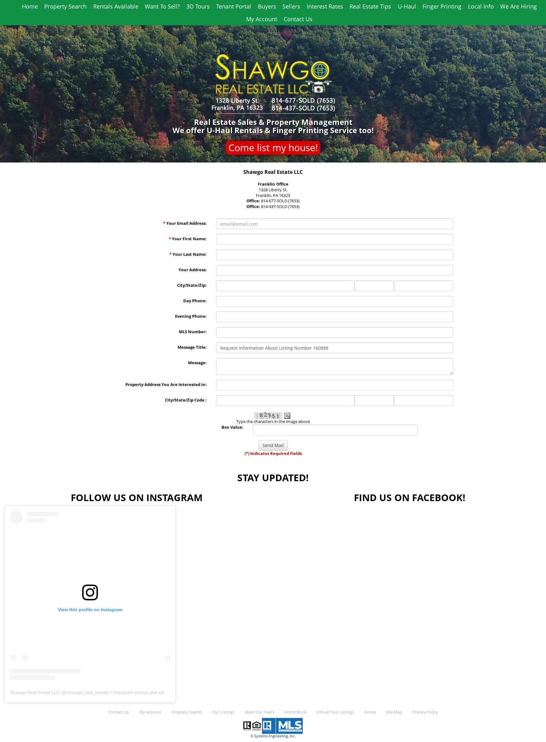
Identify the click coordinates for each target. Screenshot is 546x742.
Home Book (295, 712)
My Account (261, 19)
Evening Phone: (191, 316)
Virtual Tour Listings (335, 712)
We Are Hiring (518, 6)
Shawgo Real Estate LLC (35, 692)
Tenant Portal (233, 6)
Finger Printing (441, 6)
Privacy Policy (425, 712)
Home (30, 6)
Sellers (291, 6)
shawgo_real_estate (87, 692)
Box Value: (232, 427)
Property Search (65, 6)
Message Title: (192, 347)
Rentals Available (115, 6)
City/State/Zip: (192, 285)
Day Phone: (195, 301)
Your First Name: (188, 239)
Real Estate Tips (370, 6)
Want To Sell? (162, 6)
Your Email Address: (185, 223)
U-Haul (407, 6)
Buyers (267, 6)
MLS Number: (193, 331)
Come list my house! (273, 147)
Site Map (394, 712)
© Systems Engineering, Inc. (273, 736)
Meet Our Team (259, 712)
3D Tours (198, 6)
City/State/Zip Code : (186, 400)
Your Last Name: (188, 254)
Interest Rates (325, 6)
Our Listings (223, 712)
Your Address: (193, 270)
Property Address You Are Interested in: (166, 384)
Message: (197, 362)
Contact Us (298, 19)
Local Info (481, 6)
